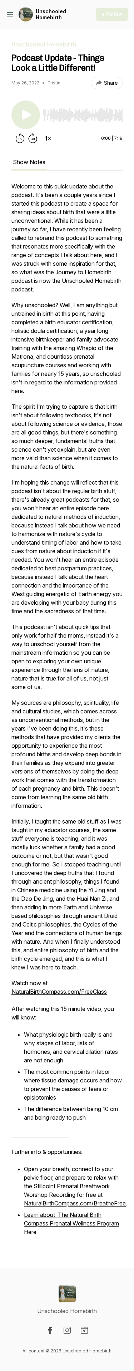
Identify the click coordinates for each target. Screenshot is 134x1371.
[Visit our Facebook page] (50, 1330)
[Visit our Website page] (84, 1330)
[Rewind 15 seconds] (20, 138)
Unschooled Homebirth (51, 14)
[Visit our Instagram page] (67, 1330)
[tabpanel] (67, 713)
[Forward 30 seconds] (33, 138)
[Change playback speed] (48, 138)
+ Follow (112, 14)
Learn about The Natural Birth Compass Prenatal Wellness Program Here (71, 1223)
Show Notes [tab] (29, 162)
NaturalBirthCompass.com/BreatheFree (75, 1203)
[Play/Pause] (25, 114)
